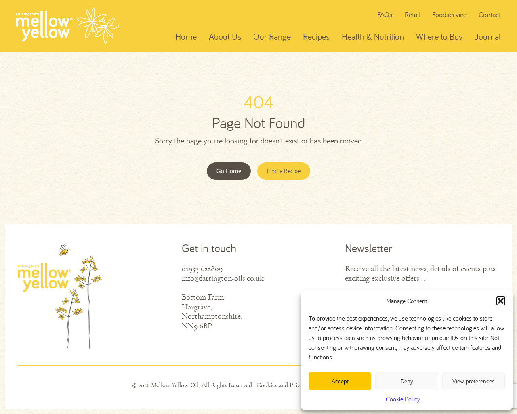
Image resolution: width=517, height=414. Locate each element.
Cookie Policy (403, 399)
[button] (501, 301)
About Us (225, 36)
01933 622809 (202, 268)
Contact (490, 14)
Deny (407, 381)
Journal (488, 36)
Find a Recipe (284, 171)
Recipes (316, 36)
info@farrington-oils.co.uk (223, 278)
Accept (340, 381)
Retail (412, 14)
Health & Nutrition (373, 36)
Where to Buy (439, 36)
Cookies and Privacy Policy (291, 385)
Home (186, 36)
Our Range (272, 36)
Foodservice (449, 14)
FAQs (385, 14)
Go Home (228, 171)
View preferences (473, 381)
